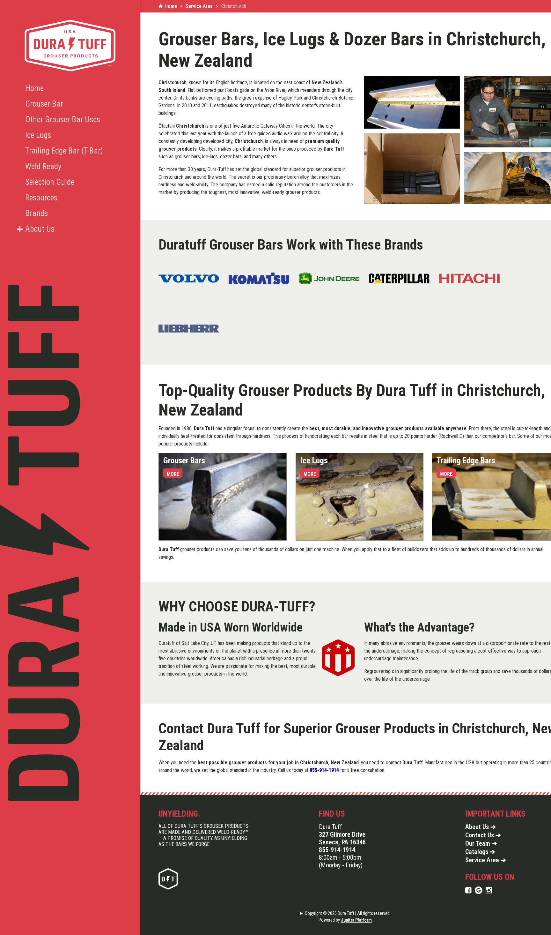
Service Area (199, 6)
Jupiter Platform (356, 920)
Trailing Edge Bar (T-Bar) (64, 150)
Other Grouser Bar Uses (62, 119)
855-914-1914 (337, 850)
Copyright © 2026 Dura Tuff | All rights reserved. (348, 913)
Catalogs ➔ (480, 852)
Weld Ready (43, 166)
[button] (20, 229)
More (173, 474)
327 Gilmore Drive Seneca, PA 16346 (342, 838)
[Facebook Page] (468, 890)
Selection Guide (49, 182)
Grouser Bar (44, 103)
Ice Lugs (38, 135)
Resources (41, 197)
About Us (40, 229)
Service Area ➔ (485, 860)
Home (170, 6)
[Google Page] (478, 890)
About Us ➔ (480, 827)
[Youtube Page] (489, 890)
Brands (36, 213)
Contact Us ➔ (483, 835)
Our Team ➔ (481, 843)
